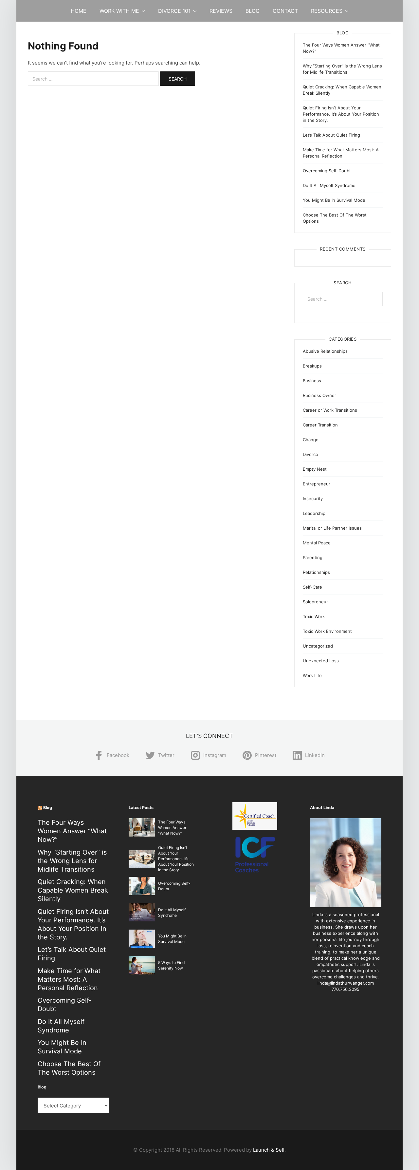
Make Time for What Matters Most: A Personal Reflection (69, 979)
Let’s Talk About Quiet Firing (331, 135)
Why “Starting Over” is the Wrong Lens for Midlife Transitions (72, 860)
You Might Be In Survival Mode (334, 200)
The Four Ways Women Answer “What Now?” (72, 831)
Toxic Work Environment (327, 631)
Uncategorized (318, 646)
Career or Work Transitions (330, 410)
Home (78, 11)
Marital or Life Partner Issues (332, 528)
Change (311, 439)
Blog (253, 11)
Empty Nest (315, 469)
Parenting (312, 557)
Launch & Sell (268, 1150)
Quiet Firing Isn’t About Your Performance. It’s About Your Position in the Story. (341, 114)
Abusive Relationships (325, 351)
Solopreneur (315, 601)
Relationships (316, 572)
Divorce (310, 454)
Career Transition (320, 424)
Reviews (221, 11)
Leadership (314, 513)
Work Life (312, 675)
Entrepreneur (316, 483)
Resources (326, 11)
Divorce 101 (174, 11)
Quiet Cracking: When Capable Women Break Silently (73, 890)
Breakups (312, 365)
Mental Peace (317, 542)
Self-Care (312, 587)
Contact (285, 11)
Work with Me (119, 11)
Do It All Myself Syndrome (329, 185)
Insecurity (313, 498)
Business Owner (319, 395)
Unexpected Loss (321, 660)
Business (312, 380)
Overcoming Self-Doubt (327, 170)
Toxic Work (314, 616)
